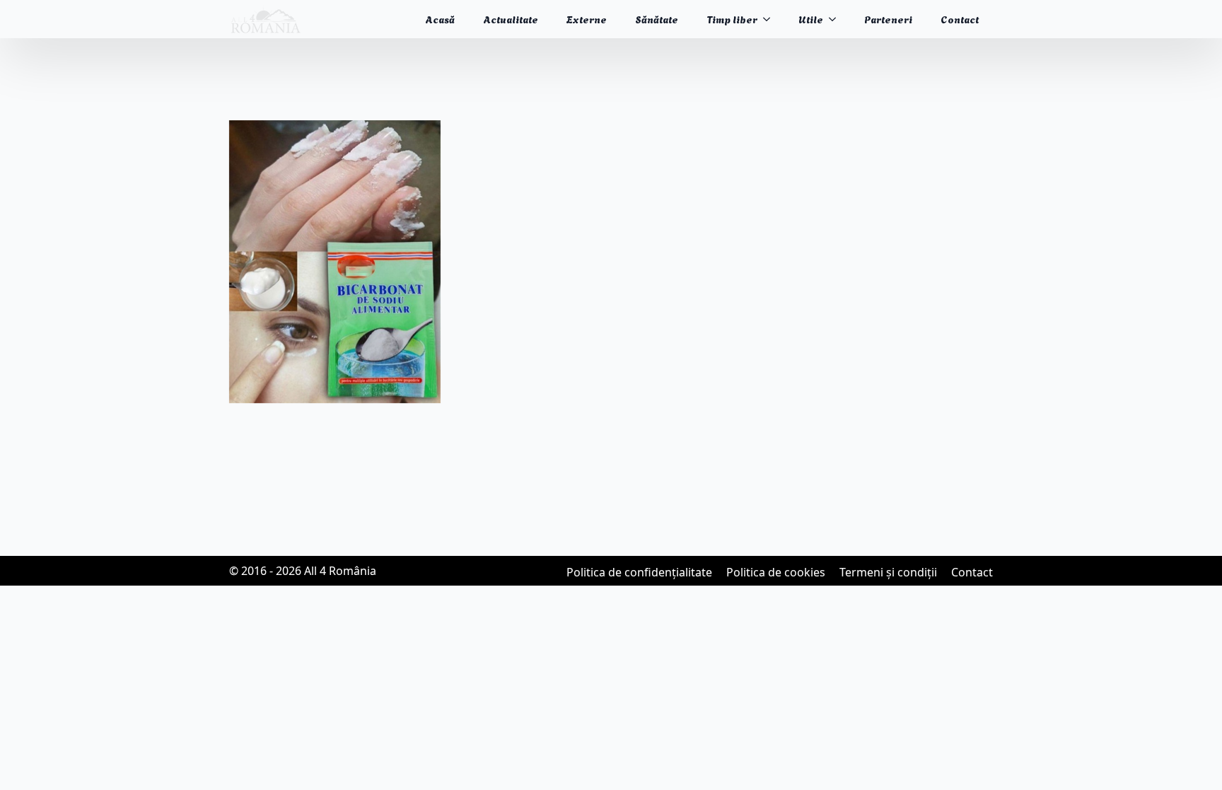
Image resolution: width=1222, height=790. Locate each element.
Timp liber (731, 18)
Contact (960, 18)
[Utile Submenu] (836, 19)
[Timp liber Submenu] (770, 19)
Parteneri (888, 18)
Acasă (440, 18)
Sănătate (656, 18)
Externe (586, 18)
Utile (810, 18)
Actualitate (510, 18)
